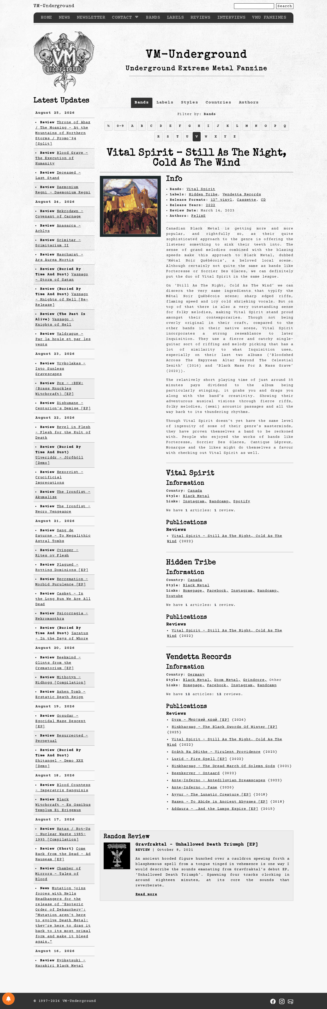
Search (285, 6)
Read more (146, 894)
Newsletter (91, 17)
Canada (195, 491)
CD (263, 200)
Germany (196, 675)
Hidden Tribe (203, 195)
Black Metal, (197, 680)
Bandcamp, (220, 501)
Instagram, (195, 501)
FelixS (198, 216)
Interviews (231, 17)
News (64, 17)
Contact (122, 17)
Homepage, (194, 591)
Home (46, 17)
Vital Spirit (201, 189)
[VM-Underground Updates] (8, 999)
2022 (210, 205)
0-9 (120, 126)
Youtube (174, 596)
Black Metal (196, 496)
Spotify (241, 501)
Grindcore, (255, 680)
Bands (153, 17)
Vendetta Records (242, 195)
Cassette (246, 200)
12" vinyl (221, 200)
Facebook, (218, 591)
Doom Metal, (227, 680)
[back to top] (316, 982)
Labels (175, 17)
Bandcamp (267, 685)
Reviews (200, 17)
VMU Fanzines (269, 17)
